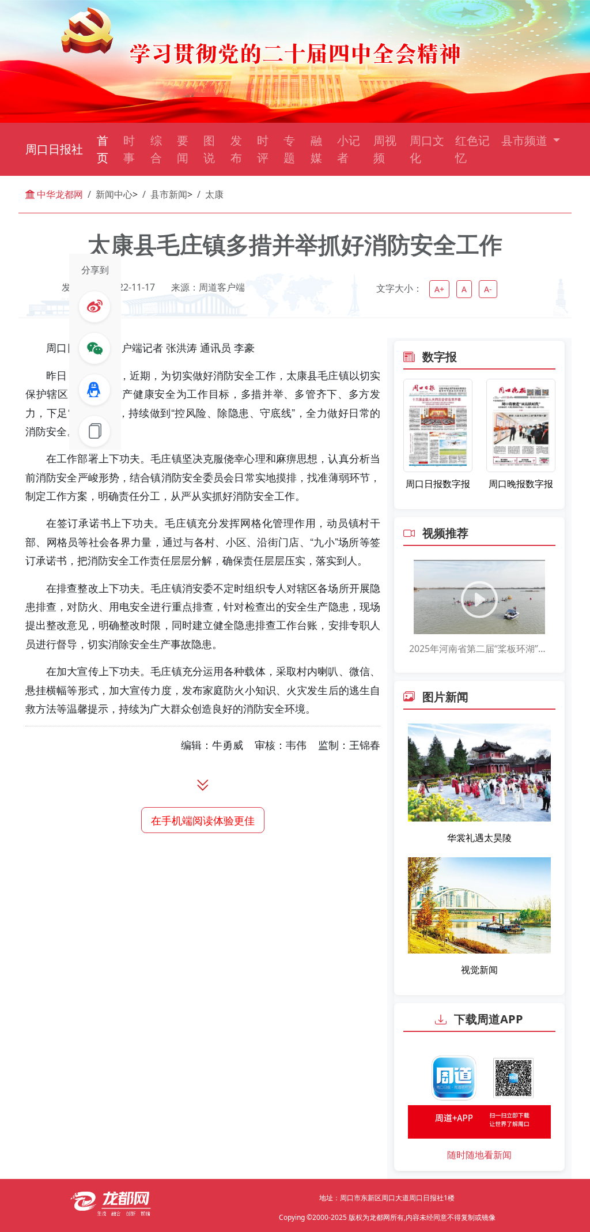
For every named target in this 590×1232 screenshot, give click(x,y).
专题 (289, 149)
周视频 (384, 149)
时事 (129, 149)
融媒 (316, 149)
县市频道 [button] (525, 140)
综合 (156, 149)
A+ (439, 289)
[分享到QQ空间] (94, 390)
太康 (214, 194)
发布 (236, 149)
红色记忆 (472, 149)
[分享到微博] (94, 307)
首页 (102, 149)
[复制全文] (94, 431)
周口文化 (427, 149)
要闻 (182, 149)
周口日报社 (54, 149)
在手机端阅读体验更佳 (203, 819)
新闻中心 (114, 194)
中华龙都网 (59, 194)
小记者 (348, 149)
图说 (209, 149)
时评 (262, 149)
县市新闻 (168, 194)
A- (488, 289)
